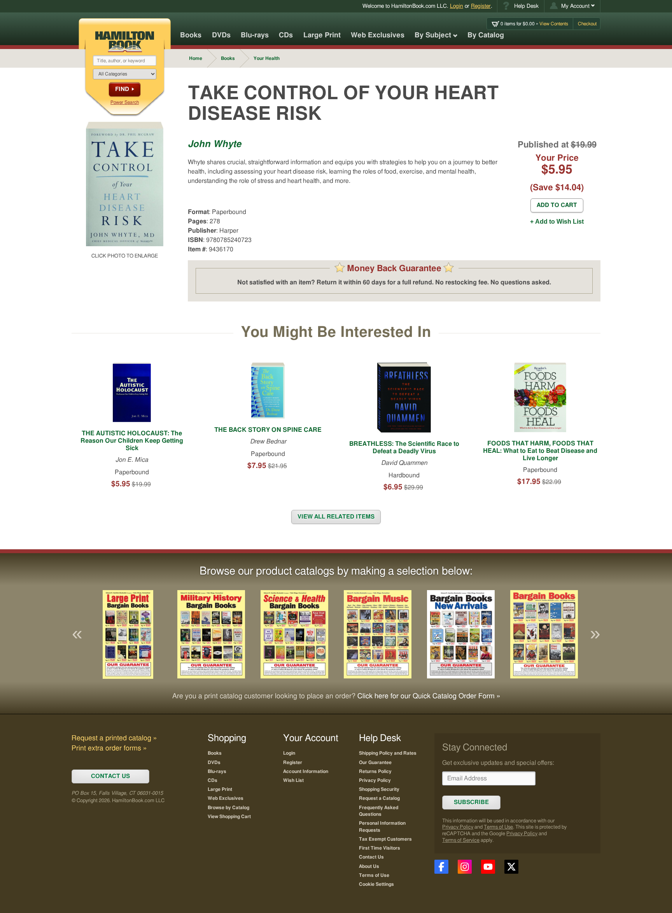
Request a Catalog (379, 798)
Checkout (587, 23)
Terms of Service (461, 840)
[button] (572, 6)
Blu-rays (255, 35)
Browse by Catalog (228, 807)
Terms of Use (498, 827)
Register (481, 6)
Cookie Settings (376, 884)
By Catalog (485, 35)
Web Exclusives (377, 35)
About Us (369, 866)
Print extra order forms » (109, 748)
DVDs (221, 35)
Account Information (305, 771)
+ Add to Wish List (557, 221)
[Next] (595, 634)
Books (190, 35)
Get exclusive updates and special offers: (498, 763)
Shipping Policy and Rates (387, 753)
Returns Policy (375, 771)
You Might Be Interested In (336, 332)
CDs (286, 35)
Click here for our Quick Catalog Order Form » (428, 696)
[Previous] (77, 634)
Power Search (124, 102)
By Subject (433, 35)
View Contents (534, 23)
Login (456, 6)
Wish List (293, 780)
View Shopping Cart (229, 816)
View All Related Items (336, 517)
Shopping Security (379, 789)
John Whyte (214, 144)
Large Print (322, 35)
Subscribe (471, 802)
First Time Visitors (379, 848)
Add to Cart (557, 205)
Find (122, 89)
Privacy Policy (457, 827)
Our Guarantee (375, 762)
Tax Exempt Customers (385, 839)
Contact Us (371, 857)
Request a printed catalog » (114, 738)
